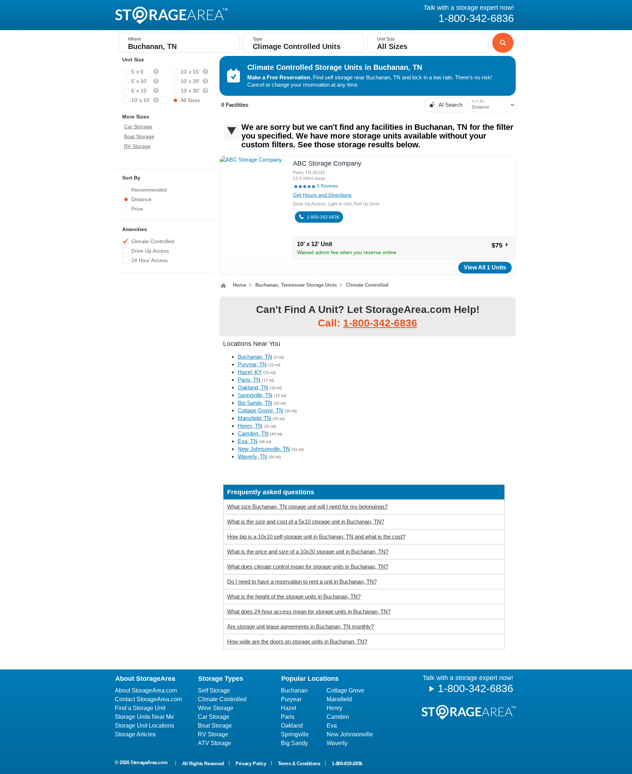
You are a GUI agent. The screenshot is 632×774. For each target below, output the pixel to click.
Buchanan (294, 690)
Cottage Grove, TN (260, 410)
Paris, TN (249, 380)
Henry (334, 708)
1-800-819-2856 (347, 763)
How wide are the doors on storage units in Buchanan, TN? (297, 641)
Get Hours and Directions (322, 195)
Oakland (292, 725)
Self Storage (214, 690)
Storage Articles (135, 734)
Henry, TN (250, 426)
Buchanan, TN (255, 357)
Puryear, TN (252, 364)
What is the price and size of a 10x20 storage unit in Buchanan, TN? (307, 551)
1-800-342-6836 (323, 217)
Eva (332, 725)
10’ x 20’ (190, 81)
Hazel (288, 708)
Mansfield (339, 699)
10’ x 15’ (190, 72)
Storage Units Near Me (144, 717)
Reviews (327, 186)
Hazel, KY (250, 372)
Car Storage (138, 126)
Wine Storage (215, 708)
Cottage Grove (345, 690)
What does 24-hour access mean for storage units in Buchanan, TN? (309, 611)
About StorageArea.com (146, 690)
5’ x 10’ (139, 81)
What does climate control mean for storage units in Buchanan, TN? (307, 566)
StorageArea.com (149, 762)
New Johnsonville (350, 734)
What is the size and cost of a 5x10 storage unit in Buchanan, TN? (305, 521)
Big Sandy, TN (255, 403)
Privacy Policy (251, 763)
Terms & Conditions (299, 763)
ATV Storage (214, 743)
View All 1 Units (485, 267)
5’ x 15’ (139, 91)
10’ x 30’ (190, 91)
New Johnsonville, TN (264, 449)
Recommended (149, 190)
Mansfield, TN (254, 418)
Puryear (291, 699)
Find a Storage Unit (140, 708)
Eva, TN (247, 441)
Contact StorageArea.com (148, 699)
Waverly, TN (252, 456)
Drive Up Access (150, 251)
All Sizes (190, 100)
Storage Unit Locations (144, 725)
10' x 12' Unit (314, 244)
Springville (295, 734)
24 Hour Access (149, 260)
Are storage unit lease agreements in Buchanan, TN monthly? (300, 626)
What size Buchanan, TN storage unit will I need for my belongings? (307, 506)
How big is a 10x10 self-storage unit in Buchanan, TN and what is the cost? (316, 536)
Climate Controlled (152, 241)
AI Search (449, 105)
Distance (141, 199)
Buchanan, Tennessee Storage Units (296, 285)
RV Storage (137, 146)
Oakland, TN (253, 387)
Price (137, 209)
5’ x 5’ (137, 72)
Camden (338, 717)
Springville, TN (255, 395)
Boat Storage (139, 136)
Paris (287, 717)
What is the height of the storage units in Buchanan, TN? (294, 596)
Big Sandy (294, 743)
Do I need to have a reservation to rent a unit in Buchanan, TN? (302, 581)
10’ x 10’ (140, 100)
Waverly (337, 743)
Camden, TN (253, 433)
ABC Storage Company (327, 163)
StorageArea (171, 15)
